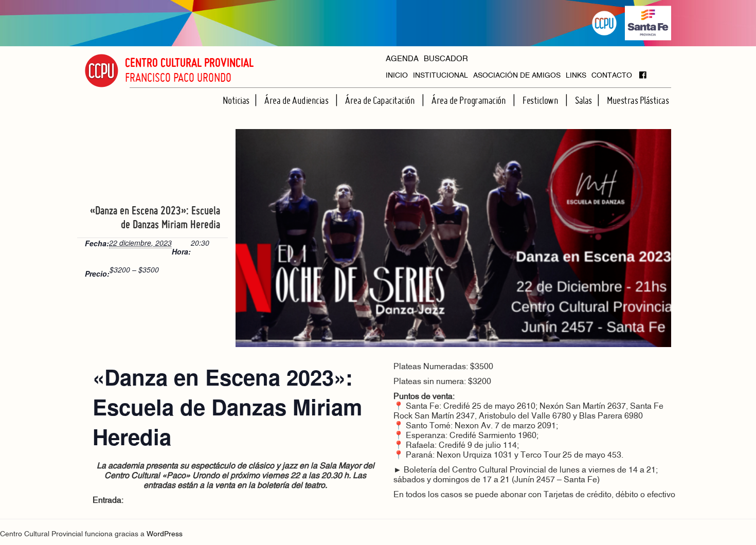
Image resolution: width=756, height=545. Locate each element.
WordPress (165, 534)
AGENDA (402, 59)
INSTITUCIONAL (440, 75)
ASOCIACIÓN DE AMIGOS (517, 75)
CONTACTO (611, 75)
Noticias (236, 100)
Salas (583, 100)
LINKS (576, 75)
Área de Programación (469, 100)
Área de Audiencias (297, 100)
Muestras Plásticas (638, 100)
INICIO (397, 75)
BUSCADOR (446, 59)
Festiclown (541, 100)
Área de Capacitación (381, 100)
